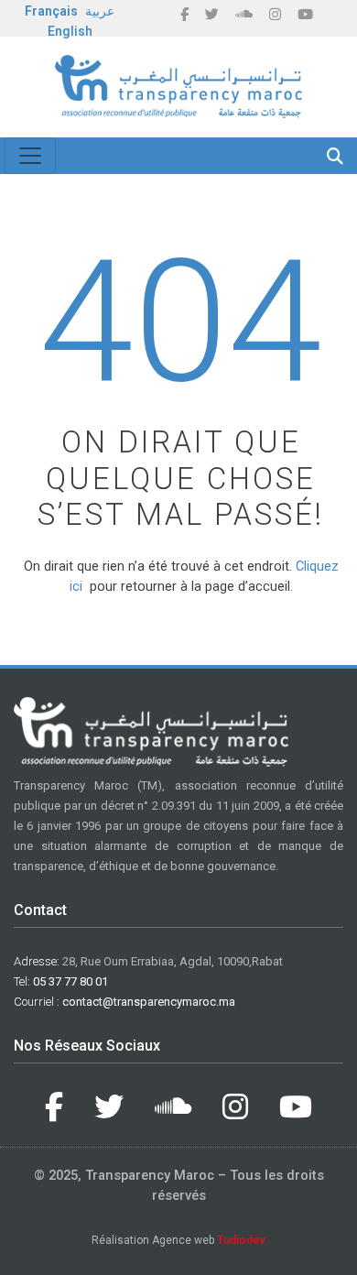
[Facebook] (184, 15)
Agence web (208, 1240)
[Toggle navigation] (30, 155)
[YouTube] (305, 15)
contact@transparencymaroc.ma (148, 1001)
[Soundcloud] (244, 15)
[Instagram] (275, 15)
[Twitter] (212, 15)
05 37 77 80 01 (70, 981)
